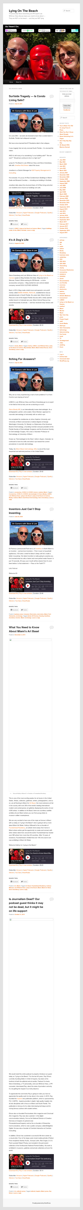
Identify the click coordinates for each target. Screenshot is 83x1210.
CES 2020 (63, 263)
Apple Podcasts (28, 212)
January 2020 (64, 198)
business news (18, 614)
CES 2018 (63, 261)
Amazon (19, 212)
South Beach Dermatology (30, 498)
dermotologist (33, 494)
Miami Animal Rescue (42, 348)
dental (29, 616)
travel (61, 336)
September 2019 (65, 207)
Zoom (61, 347)
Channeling (63, 266)
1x (39, 201)
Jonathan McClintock (22, 165)
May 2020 (62, 190)
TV (60, 338)
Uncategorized (64, 340)
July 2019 (62, 211)
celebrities (63, 257)
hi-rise (15, 230)
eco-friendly (63, 283)
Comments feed (64, 359)
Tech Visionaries (65, 328)
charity (16, 346)
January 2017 (64, 226)
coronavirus (17, 492)
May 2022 (62, 162)
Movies (62, 311)
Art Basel (32, 803)
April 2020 (63, 192)
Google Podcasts (40, 212)
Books (62, 251)
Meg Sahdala (27, 348)
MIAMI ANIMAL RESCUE (26, 292)
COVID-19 (25, 492)
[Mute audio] (33, 201)
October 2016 (64, 228)
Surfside (23, 230)
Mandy (11, 498)
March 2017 (63, 222)
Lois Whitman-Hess (43, 346)
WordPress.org (64, 361)
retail (61, 321)
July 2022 (62, 160)
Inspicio (19, 1098)
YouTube (18, 215)
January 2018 (64, 215)
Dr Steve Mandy (42, 494)
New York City (64, 315)
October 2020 (64, 179)
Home (11, 82)
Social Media (64, 323)
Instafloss (39, 548)
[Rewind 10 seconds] (36, 201)
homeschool (63, 298)
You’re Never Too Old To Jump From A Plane (66, 128)
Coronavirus (12, 494)
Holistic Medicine (65, 296)
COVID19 (31, 492)
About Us (18, 82)
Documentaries (64, 281)
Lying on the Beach (26, 496)
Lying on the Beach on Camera (28, 228)
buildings (49, 228)
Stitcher (11, 215)
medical (40, 492)
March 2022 (63, 164)
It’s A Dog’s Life (18, 240)
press (23, 1191)
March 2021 (63, 170)
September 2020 (65, 181)
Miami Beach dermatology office (26, 449)
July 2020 (62, 185)
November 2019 (64, 202)
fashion (62, 291)
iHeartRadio (26, 215)
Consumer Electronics (30, 614)
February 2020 (64, 196)
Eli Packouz (35, 616)
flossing (41, 616)
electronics (40, 614)
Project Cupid (64, 319)
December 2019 (64, 200)
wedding (62, 345)
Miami (39, 228)
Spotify (49, 212)
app (61, 242)
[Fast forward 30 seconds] (43, 201)
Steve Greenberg (43, 498)
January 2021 (64, 173)
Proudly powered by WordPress (41, 1203)
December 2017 (64, 217)
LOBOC (16, 228)
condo (10, 230)
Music (61, 313)
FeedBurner (66, 110)
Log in (62, 354)
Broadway (63, 253)
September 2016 (65, 230)
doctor (36, 492)
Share (43, 203)
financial (62, 293)
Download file (13, 208)
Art (15, 886)
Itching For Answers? (22, 359)
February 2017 (64, 224)
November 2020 (64, 177)
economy (62, 285)
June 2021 (63, 168)
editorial (19, 1191)
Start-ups (62, 326)
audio (61, 246)
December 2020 (64, 175)
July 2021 (62, 166)
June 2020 (63, 187)
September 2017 (65, 220)
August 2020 (63, 183)
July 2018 (62, 213)
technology (19, 616)
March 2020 (63, 194)
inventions (12, 618)
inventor (17, 618)
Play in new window (25, 208)
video (61, 343)
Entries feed (63, 357)
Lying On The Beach (23, 10)
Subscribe (35, 203)
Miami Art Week (46, 888)
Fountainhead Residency (17, 828)
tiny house (63, 334)
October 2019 (64, 205)
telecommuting (64, 332)
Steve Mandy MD (15, 409)
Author (62, 248)
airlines (62, 240)
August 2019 (63, 209)
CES (61, 259)
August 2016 (63, 232)
